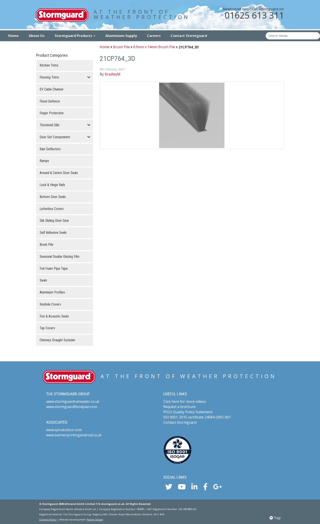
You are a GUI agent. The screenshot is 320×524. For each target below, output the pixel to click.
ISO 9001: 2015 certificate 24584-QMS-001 (197, 417)
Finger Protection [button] (52, 113)
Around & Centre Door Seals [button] (59, 173)
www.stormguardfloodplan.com (71, 406)
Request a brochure (179, 406)
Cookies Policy (48, 519)
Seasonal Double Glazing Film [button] (59, 257)
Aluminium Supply (121, 35)
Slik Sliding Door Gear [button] (54, 221)
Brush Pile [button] (46, 245)
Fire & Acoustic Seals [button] (54, 316)
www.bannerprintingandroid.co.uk (74, 435)
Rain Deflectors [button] (50, 149)
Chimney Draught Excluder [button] (57, 340)
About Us (37, 35)
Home (13, 35)
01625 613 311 (254, 15)
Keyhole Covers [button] (50, 304)
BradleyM (112, 74)
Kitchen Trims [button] (49, 65)
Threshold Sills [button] (49, 125)
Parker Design (95, 519)
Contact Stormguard (189, 35)
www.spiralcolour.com (64, 429)
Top (277, 517)
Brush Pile (121, 47)
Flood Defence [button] (50, 101)
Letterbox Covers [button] (52, 209)
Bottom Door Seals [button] (53, 197)
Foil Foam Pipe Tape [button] (54, 269)
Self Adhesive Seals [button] (53, 233)
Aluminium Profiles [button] (52, 292)
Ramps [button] (44, 161)
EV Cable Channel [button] (51, 89)
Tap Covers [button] (47, 328)
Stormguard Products (74, 35)
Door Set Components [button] (55, 137)
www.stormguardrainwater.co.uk (72, 401)
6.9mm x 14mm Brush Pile (154, 47)
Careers (154, 35)
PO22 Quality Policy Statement (187, 412)
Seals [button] (43, 280)
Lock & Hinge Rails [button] (52, 185)
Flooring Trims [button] (49, 77)
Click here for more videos (184, 401)
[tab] (64, 65)
